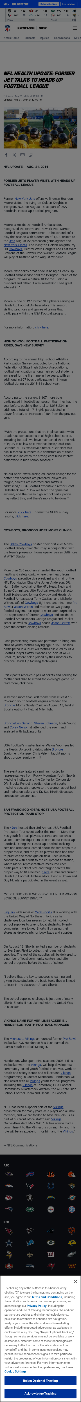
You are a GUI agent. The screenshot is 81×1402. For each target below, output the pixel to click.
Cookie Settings (15, 1371)
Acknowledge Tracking (41, 1393)
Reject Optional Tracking (40, 1380)
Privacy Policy (37, 1306)
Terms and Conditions (47, 1297)
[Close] (76, 1281)
